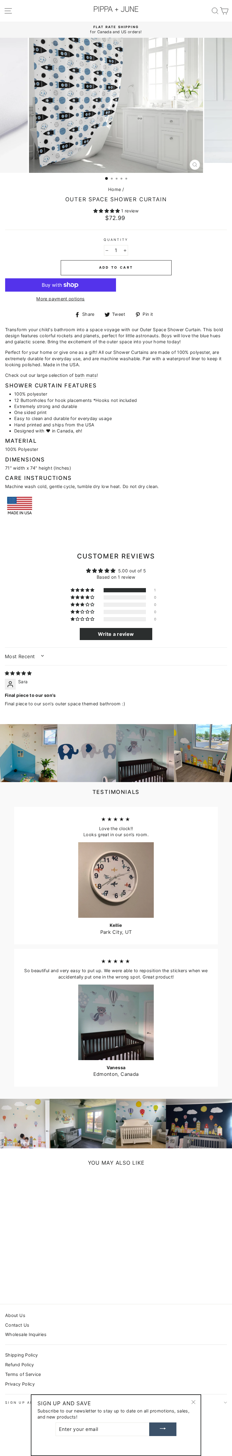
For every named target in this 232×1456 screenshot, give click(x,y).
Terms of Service (23, 1374)
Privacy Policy (20, 1383)
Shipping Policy (21, 1354)
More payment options (60, 298)
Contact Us (17, 1325)
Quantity (116, 240)
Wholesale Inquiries (26, 1334)
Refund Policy (19, 1364)
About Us (15, 1315)
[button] (107, 210)
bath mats (86, 375)
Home (114, 189)
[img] (18, 673)
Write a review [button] (116, 634)
